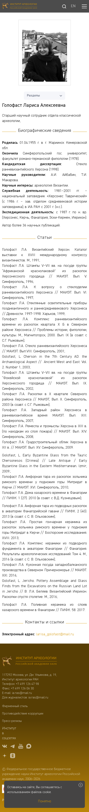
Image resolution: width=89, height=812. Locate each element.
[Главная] (19, 6)
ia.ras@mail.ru (22, 693)
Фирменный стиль (15, 706)
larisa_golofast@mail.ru (55, 634)
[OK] (12, 756)
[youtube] (20, 747)
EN (73, 6)
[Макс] (28, 747)
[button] (84, 6)
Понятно (44, 801)
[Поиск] (64, 6)
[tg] (12, 747)
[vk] (4, 747)
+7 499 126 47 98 (27, 684)
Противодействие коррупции (22, 713)
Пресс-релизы (12, 721)
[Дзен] (4, 756)
